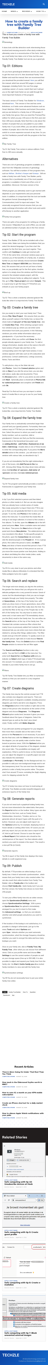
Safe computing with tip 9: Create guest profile (21, 1233)
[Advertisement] (24, 1030)
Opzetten (33, 992)
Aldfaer (11, 173)
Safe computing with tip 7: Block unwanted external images (20, 1334)
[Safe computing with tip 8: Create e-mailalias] (24, 1261)
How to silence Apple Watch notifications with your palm (23, 1114)
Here (32, 80)
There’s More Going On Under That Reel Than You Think (23, 1073)
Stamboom (6, 995)
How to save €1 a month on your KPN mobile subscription (22, 1093)
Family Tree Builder (15, 992)
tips (13, 995)
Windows (40, 101)
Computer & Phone (8, 1076)
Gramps (36, 173)
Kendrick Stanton (9, 1187)
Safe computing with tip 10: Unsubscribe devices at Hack (18, 1183)
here (12, 103)
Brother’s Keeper (22, 173)
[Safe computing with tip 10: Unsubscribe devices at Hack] (24, 1160)
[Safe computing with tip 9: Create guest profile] (24, 1210)
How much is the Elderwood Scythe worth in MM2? (22, 1083)
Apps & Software (10, 1180)
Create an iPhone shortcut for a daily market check (22, 1104)
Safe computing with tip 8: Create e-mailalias (22, 1283)
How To (25, 992)
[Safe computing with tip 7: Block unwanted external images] (24, 1311)
